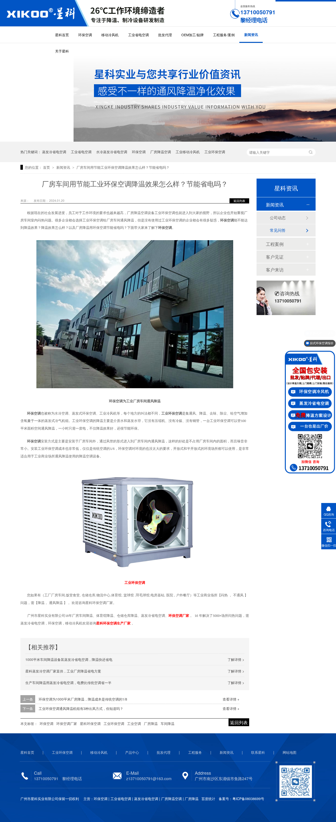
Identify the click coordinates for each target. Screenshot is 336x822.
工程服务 (195, 752)
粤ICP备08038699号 (248, 798)
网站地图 (289, 752)
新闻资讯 (251, 34)
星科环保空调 (90, 723)
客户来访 (275, 269)
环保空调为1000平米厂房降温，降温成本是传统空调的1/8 (83, 699)
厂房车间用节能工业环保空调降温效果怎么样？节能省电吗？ (122, 167)
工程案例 (275, 244)
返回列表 (239, 201)
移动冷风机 (110, 34)
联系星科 (258, 752)
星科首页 (62, 34)
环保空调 (85, 34)
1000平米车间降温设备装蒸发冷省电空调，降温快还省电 (68, 659)
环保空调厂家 (66, 723)
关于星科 (62, 51)
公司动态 (278, 217)
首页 (47, 167)
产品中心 (132, 752)
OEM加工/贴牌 (192, 34)
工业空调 (134, 723)
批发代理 (165, 34)
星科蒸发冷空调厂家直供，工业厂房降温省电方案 (63, 671)
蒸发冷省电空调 (54, 151)
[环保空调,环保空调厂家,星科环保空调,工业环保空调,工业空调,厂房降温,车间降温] (44, 13)
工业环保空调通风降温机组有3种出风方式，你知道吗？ (81, 708)
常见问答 (278, 230)
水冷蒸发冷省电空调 (111, 151)
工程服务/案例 (224, 34)
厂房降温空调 (160, 151)
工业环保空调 (214, 151)
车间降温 (167, 723)
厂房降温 (151, 723)
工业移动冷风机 (188, 151)
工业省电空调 (138, 34)
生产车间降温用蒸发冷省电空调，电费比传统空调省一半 (68, 682)
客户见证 (275, 256)
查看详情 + (231, 699)
